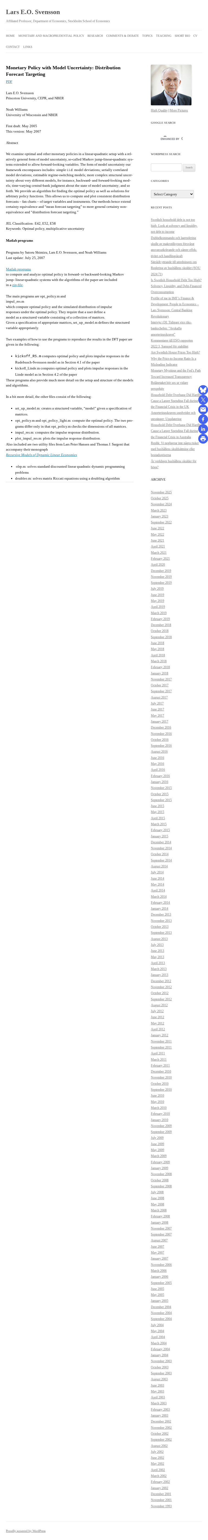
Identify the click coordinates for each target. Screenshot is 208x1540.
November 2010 (161, 1077)
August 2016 (159, 751)
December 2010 (161, 1071)
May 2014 (157, 884)
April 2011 (158, 1053)
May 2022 (157, 534)
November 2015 (161, 788)
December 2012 (161, 981)
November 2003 (161, 1361)
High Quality (159, 110)
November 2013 (161, 921)
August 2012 (159, 1005)
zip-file (17, 285)
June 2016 (157, 758)
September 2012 (161, 999)
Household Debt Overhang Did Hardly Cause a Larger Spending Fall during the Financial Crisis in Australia (176, 431)
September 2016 (161, 746)
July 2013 (157, 945)
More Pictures (179, 110)
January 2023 (159, 516)
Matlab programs (18, 269)
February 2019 (160, 619)
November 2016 (161, 734)
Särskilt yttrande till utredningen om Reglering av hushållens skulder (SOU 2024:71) (175, 268)
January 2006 (159, 1277)
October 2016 (159, 740)
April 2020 (158, 564)
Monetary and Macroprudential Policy (51, 35)
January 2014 (159, 908)
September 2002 (161, 1439)
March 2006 (159, 1271)
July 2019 (157, 589)
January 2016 (159, 782)
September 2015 (161, 800)
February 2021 (160, 559)
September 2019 (161, 583)
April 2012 (158, 1029)
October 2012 (159, 993)
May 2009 (157, 1150)
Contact (13, 46)
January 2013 (159, 975)
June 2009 (157, 1144)
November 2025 (161, 492)
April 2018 (158, 655)
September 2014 (161, 860)
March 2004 (159, 1343)
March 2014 (159, 897)
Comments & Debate (122, 35)
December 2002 (161, 1421)
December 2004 (161, 1307)
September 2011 (161, 1047)
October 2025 (159, 498)
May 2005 (157, 1295)
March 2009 (159, 1156)
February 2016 (160, 776)
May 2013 (157, 957)
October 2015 (159, 794)
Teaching (163, 35)
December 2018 (161, 625)
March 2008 (159, 1210)
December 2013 (161, 914)
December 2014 (161, 842)
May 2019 (157, 601)
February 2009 (160, 1162)
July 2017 (157, 703)
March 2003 (159, 1403)
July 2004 (157, 1325)
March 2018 (159, 661)
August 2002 (159, 1446)
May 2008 (157, 1204)
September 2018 (161, 637)
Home (10, 35)
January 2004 (159, 1355)
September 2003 (161, 1373)
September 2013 (161, 933)
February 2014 (160, 903)
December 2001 (161, 1494)
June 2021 (157, 540)
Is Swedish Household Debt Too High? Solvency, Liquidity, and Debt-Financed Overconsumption (176, 286)
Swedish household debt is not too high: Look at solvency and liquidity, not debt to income (174, 226)
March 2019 (159, 613)
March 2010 (159, 1108)
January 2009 (159, 1168)
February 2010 (160, 1114)
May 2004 (157, 1331)
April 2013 (158, 963)
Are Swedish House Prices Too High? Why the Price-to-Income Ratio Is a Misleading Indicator (175, 358)
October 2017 (159, 685)
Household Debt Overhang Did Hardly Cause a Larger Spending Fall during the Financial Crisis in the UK (176, 401)
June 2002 (157, 1458)
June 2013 (157, 951)
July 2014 (157, 872)
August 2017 (159, 697)
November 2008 (161, 1174)
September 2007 (161, 1234)
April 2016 (158, 770)
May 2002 (157, 1464)
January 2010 (159, 1120)
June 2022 (157, 528)
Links (27, 46)
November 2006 (161, 1265)
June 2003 (157, 1385)
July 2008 (157, 1192)
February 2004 (160, 1349)
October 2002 (159, 1434)
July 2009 (157, 1138)
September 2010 (161, 1090)
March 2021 (159, 553)
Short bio (182, 35)
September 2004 (161, 1319)
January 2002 (159, 1488)
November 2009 (161, 1126)
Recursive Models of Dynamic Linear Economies (41, 455)
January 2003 (159, 1415)
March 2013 (159, 969)
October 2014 (159, 854)
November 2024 (161, 504)
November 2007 (161, 1228)
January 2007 (159, 1258)
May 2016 (157, 764)
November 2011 (161, 1041)
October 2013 (159, 927)
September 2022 (161, 522)
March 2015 (159, 824)
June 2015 (157, 806)
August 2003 (159, 1379)
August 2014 (159, 866)
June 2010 (157, 1095)
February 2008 (160, 1216)
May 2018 (157, 649)
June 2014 (157, 878)
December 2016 (161, 727)
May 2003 (157, 1391)
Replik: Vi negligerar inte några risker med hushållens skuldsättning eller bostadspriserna (175, 449)
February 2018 (160, 667)
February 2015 (160, 830)
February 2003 (160, 1409)
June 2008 (157, 1198)
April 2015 (158, 818)
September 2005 (161, 1283)
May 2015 (157, 812)
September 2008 (161, 1186)
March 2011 (159, 1059)
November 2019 (161, 577)
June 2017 (157, 709)
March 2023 (159, 510)
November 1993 (161, 1506)
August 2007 (159, 1240)
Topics (147, 35)
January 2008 (159, 1222)
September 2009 (161, 1132)
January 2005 (159, 1301)
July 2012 (157, 1011)
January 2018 (159, 673)
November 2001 (161, 1500)
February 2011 (160, 1065)
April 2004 (158, 1337)
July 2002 (157, 1452)
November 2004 (161, 1313)
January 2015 (159, 836)
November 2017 (161, 679)
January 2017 (159, 721)
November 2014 (161, 848)
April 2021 (158, 546)
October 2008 (159, 1180)
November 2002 (161, 1428)
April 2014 (158, 890)
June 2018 (157, 643)
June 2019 (157, 595)
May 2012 (157, 1023)
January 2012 (159, 1035)
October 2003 (159, 1367)
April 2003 (158, 1397)
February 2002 (160, 1482)
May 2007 (157, 1252)
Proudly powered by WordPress (26, 1530)
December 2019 (161, 571)
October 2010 (159, 1084)
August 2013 (159, 939)
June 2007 (157, 1247)
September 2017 (161, 691)
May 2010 (157, 1102)
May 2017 (157, 715)
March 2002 (159, 1476)
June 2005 (157, 1289)
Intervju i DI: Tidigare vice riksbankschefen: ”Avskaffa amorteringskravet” (171, 328)
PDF (9, 82)
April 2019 (158, 607)
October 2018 (159, 631)
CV (195, 35)
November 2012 (161, 987)
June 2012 (157, 1017)
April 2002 (158, 1470)
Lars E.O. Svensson (33, 11)
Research (95, 35)
